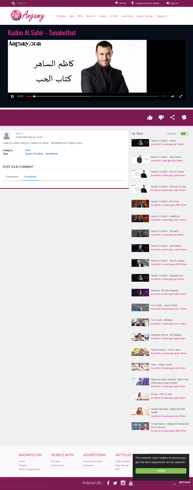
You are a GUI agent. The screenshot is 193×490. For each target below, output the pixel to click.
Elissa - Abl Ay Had (161, 394)
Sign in (174, 3)
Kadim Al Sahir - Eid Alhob (166, 157)
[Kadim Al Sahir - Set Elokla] (140, 248)
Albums (90, 16)
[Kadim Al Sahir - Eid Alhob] (140, 159)
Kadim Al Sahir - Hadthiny (165, 216)
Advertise (88, 465)
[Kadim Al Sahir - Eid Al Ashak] (140, 174)
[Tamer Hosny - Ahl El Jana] (140, 352)
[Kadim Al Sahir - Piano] (140, 143)
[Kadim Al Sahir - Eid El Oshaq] (140, 263)
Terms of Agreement (29, 469)
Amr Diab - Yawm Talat (164, 305)
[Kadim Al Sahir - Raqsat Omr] (140, 278)
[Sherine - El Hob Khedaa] (140, 293)
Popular (61, 16)
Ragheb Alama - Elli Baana (166, 334)
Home (122, 3)
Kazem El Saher (34, 153)
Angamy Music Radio (147, 3)
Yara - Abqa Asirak (161, 364)
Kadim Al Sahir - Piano (163, 140)
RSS (117, 469)
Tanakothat (51, 153)
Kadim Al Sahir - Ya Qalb (164, 231)
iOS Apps (55, 461)
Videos (102, 16)
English (186, 482)
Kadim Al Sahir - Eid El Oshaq (167, 260)
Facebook (30, 176)
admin (19, 133)
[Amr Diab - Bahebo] (140, 322)
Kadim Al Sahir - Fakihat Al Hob (168, 186)
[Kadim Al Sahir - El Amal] (140, 204)
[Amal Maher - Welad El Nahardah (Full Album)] (140, 426)
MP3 (80, 16)
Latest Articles (122, 461)
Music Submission (92, 461)
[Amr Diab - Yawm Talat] (140, 307)
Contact (23, 465)
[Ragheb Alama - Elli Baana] (140, 337)
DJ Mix (114, 16)
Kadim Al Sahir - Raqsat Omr (167, 275)
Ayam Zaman (145, 16)
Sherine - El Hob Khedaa (164, 290)
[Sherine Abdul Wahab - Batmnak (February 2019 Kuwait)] (140, 382)
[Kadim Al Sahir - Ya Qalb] (140, 233)
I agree (160, 470)
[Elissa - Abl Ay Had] (140, 396)
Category (161, 16)
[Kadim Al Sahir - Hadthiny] (140, 218)
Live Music (127, 16)
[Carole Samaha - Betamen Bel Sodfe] (140, 411)
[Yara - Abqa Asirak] (140, 367)
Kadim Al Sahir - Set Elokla (166, 245)
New (71, 16)
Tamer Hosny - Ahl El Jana (165, 349)
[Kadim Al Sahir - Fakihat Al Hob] (140, 189)
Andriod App (57, 465)
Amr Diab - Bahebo (162, 320)
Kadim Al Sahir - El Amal (165, 201)
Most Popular (122, 465)
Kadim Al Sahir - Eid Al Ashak (167, 171)
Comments (12, 176)
